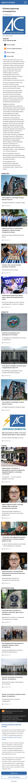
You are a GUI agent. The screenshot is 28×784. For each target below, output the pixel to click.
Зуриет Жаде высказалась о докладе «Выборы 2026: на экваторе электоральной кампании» (12, 506)
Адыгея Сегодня (8, 2)
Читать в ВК (10, 56)
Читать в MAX (11, 52)
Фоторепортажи (7, 588)
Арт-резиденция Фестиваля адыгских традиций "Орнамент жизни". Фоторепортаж (13, 645)
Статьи (4, 446)
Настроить (14, 781)
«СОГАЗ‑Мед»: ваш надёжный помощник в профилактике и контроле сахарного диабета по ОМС (13, 539)
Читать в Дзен (11, 44)
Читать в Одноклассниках (14, 48)
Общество (6, 38)
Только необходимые (14, 777)
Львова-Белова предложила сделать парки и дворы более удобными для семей (12, 297)
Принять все (14, 773)
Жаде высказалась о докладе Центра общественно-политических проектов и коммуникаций (13, 573)
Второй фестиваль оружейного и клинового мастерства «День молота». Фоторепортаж (13, 612)
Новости (4, 312)
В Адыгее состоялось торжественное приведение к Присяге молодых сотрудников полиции (12, 230)
